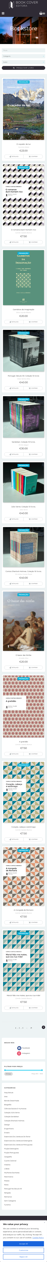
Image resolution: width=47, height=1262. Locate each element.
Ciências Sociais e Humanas (15, 1109)
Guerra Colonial (10, 1161)
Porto (6, 1185)
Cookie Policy (38, 1238)
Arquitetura (8, 1093)
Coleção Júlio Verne (12, 1113)
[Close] (44, 1222)
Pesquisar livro (24, 68)
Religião (7, 1193)
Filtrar (8, 1074)
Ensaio (7, 1133)
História (7, 1165)
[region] (23, 1241)
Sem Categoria (10, 1201)
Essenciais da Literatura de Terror (17, 1137)
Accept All (23, 1244)
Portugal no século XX (13, 1189)
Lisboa (6, 1169)
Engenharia (9, 1129)
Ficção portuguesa (11, 1153)
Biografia (7, 1105)
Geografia (8, 1157)
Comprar (34, 242)
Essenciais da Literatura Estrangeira (18, 1141)
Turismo (7, 1205)
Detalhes (15, 156)
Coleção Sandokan (11, 1117)
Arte (5, 1096)
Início (18, 34)
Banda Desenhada (11, 1101)
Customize (23, 1250)
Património (8, 1177)
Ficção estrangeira (11, 1149)
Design (7, 1125)
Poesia (6, 1181)
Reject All (23, 1257)
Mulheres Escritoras (11, 1173)
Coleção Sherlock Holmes (14, 1121)
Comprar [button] (34, 156)
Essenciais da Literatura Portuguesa (18, 1145)
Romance (8, 1197)
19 (31, 1028)
